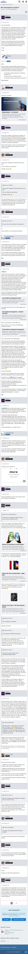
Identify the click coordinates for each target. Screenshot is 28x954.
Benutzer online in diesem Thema (10, 938)
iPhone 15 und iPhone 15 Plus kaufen (13, 544)
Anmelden (6, 919)
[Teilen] (26, 12)
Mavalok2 (5, 408)
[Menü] (26, 1)
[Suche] (19, 1)
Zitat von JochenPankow (10, 514)
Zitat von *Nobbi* (8, 185)
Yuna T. (4, 9)
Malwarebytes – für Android (10, 112)
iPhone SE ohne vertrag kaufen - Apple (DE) (13, 574)
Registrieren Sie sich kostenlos (9, 914)
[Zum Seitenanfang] (25, 952)
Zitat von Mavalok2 (8, 722)
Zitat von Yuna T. (8, 221)
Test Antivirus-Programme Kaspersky (13, 329)
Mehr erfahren (4, 80)
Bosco (12, 377)
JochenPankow (8, 427)
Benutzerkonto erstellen (19, 919)
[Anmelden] (22, 1)
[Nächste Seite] (16, 903)
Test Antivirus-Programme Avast (11, 298)
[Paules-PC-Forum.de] (3, 1)
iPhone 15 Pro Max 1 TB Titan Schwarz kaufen (13, 606)
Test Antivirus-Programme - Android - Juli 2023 (13, 312)
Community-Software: (14, 951)
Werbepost (8, 56)
